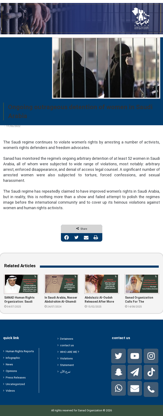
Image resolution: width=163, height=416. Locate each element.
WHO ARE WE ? (69, 351)
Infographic (13, 357)
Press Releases (16, 377)
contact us (67, 345)
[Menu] (6, 20)
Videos (10, 390)
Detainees (66, 338)
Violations (66, 358)
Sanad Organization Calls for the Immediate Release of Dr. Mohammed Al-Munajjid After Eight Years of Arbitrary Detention (140, 300)
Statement (67, 365)
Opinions (11, 371)
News (9, 364)
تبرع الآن (65, 371)
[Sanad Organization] (81, 18)
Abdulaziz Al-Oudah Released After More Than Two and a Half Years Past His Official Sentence (100, 300)
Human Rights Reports (20, 351)
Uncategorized (15, 384)
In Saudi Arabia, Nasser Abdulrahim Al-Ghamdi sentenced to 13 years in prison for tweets (61, 300)
